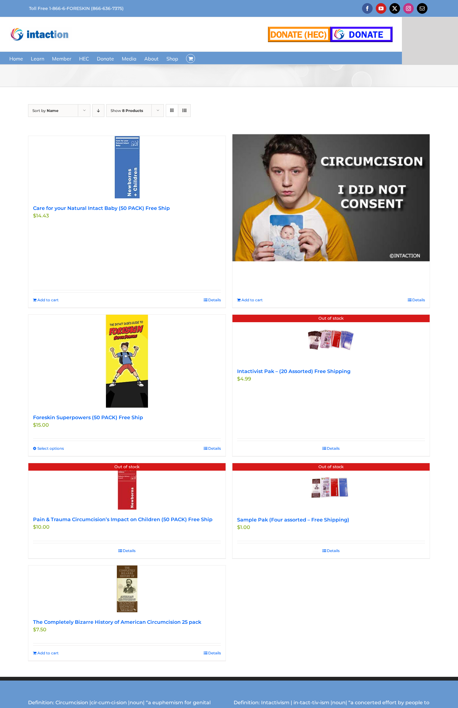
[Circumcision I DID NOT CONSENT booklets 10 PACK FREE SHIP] (331, 197)
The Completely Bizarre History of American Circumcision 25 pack (117, 622)
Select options (50, 448)
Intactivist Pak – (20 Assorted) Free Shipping (294, 371)
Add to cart (48, 300)
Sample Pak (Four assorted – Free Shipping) (293, 520)
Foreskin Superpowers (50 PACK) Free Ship (88, 417)
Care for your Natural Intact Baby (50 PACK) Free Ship (101, 208)
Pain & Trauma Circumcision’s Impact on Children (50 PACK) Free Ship (122, 519)
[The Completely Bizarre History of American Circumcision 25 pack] (127, 588)
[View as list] (184, 110)
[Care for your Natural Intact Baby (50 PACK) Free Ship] (127, 167)
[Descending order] (98, 110)
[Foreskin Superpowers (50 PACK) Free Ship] (127, 361)
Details (214, 300)
